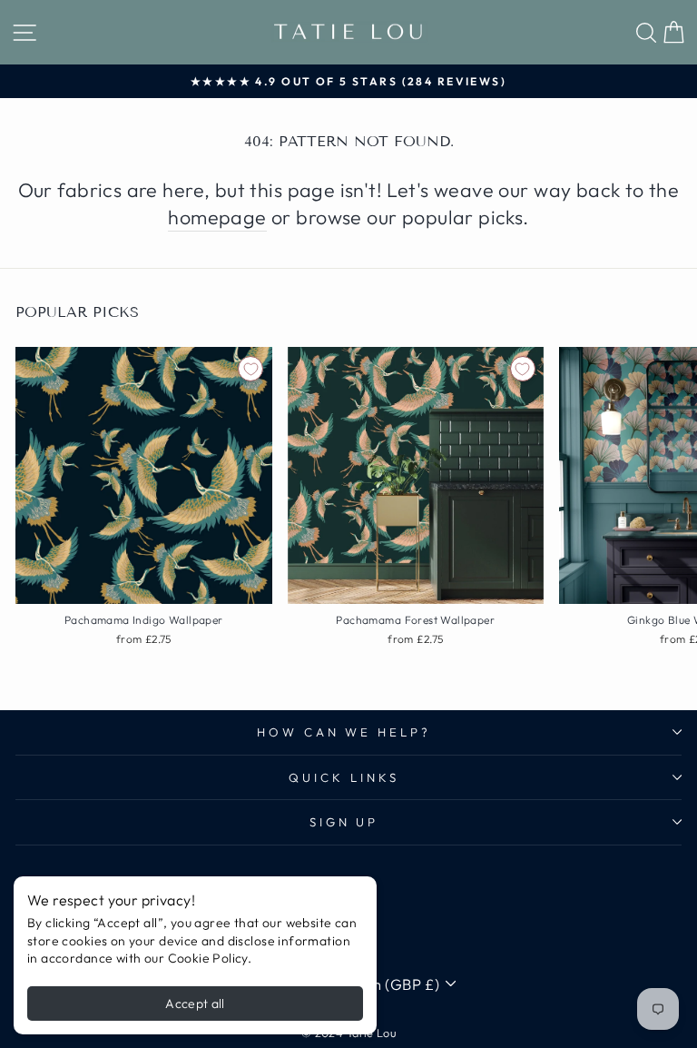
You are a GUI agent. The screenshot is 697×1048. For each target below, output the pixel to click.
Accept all (195, 1003)
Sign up (344, 822)
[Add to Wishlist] (250, 369)
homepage (217, 217)
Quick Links (344, 777)
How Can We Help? (344, 732)
